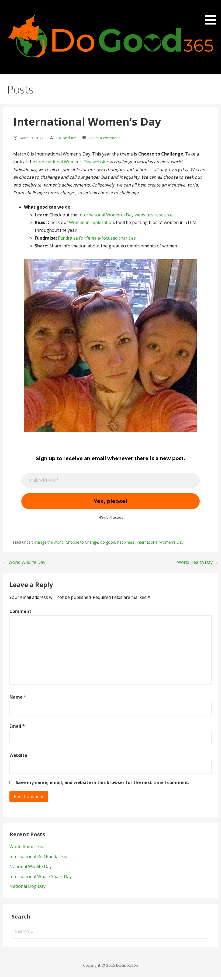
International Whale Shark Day (40, 876)
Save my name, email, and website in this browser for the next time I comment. (102, 782)
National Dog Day (27, 886)
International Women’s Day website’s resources (126, 215)
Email (17, 726)
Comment (20, 611)
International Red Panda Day (38, 856)
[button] (212, 13)
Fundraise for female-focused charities (97, 238)
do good (107, 542)
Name (17, 697)
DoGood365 (65, 137)
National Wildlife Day (30, 866)
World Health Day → (197, 562)
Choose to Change (82, 542)
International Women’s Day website (72, 162)
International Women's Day (160, 542)
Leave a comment (104, 137)
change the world (49, 542)
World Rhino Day (26, 847)
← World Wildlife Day (24, 562)
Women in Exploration (91, 222)
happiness (126, 542)
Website (18, 755)
